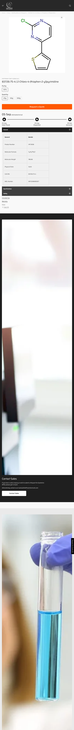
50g (12, 98)
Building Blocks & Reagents (19, 13)
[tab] (37, 129)
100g (19, 98)
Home (3, 13)
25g (5, 98)
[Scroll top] (71, 727)
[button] (3, 6)
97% (5, 90)
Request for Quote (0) (73, 546)
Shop (8, 13)
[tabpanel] (37, 159)
